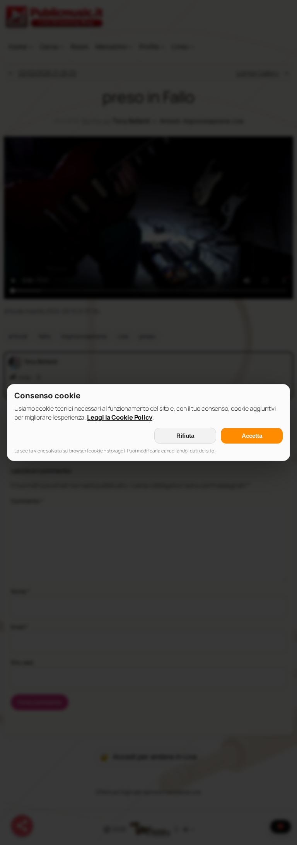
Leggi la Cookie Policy (119, 417)
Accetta (252, 435)
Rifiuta (185, 435)
